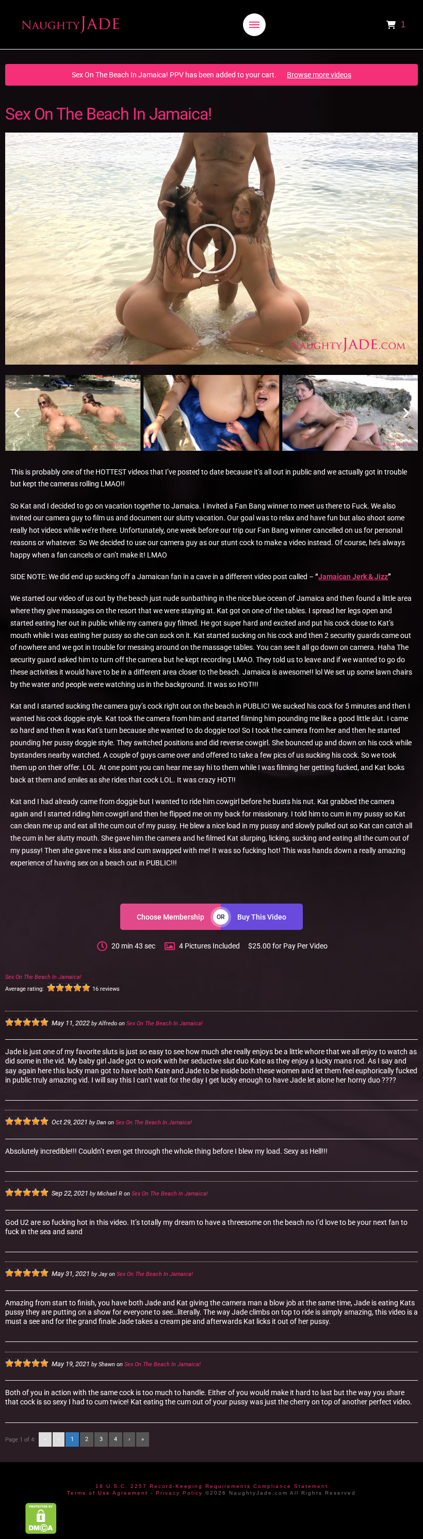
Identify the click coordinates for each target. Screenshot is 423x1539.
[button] (254, 24)
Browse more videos (319, 75)
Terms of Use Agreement (107, 1493)
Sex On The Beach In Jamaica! (43, 977)
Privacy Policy (179, 1493)
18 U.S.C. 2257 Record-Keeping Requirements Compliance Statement (211, 1486)
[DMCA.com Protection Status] (41, 1518)
